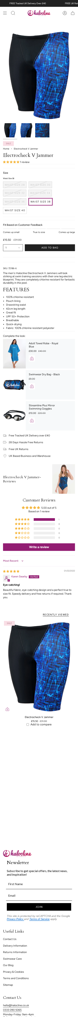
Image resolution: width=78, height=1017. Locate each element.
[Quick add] (7, 709)
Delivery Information (15, 945)
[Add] (32, 358)
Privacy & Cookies (13, 971)
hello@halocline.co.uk (16, 1005)
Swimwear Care (12, 958)
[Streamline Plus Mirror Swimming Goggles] (14, 416)
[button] (11, 162)
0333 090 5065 (12, 1010)
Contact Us (9, 939)
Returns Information (15, 952)
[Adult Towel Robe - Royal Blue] (14, 353)
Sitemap (8, 985)
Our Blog (8, 965)
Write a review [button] (39, 547)
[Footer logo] (17, 853)
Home (6, 148)
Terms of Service (39, 918)
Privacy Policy (15, 918)
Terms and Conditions (16, 978)
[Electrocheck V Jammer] (39, 666)
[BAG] (73, 13)
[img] (11, 571)
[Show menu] (5, 13)
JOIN (39, 906)
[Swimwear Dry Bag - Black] (14, 384)
